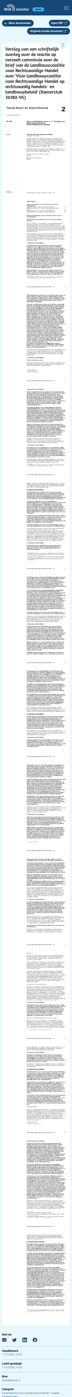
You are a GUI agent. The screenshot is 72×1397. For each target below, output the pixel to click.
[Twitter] (17, 1340)
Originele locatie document (47, 31)
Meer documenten (20, 23)
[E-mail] (7, 1340)
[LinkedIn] (27, 1340)
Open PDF (57, 23)
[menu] (66, 8)
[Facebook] (37, 1340)
